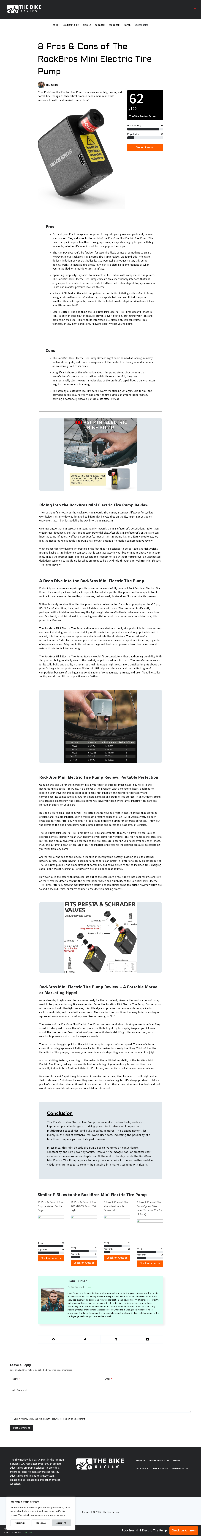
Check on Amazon (184, 1530)
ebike (56, 25)
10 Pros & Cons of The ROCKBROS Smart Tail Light (84, 1206)
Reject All (41, 1522)
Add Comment (19, 1390)
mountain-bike (70, 25)
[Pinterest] (116, 1339)
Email (108, 1378)
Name (16, 1378)
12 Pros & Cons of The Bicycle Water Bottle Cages (50, 1206)
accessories (141, 25)
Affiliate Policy (160, 1468)
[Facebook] (53, 1339)
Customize (20, 1522)
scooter (100, 25)
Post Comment (21, 1427)
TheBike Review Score (159, 1460)
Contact (177, 1460)
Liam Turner (77, 1281)
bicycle (87, 25)
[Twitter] (85, 1339)
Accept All (61, 1522)
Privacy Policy (142, 1468)
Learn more (28, 1532)
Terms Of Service (180, 1468)
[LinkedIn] (147, 1339)
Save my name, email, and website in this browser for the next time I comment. (49, 1418)
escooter (114, 25)
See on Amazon (145, 147)
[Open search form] (195, 9)
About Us (140, 1460)
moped (127, 25)
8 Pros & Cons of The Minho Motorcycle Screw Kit (116, 1206)
